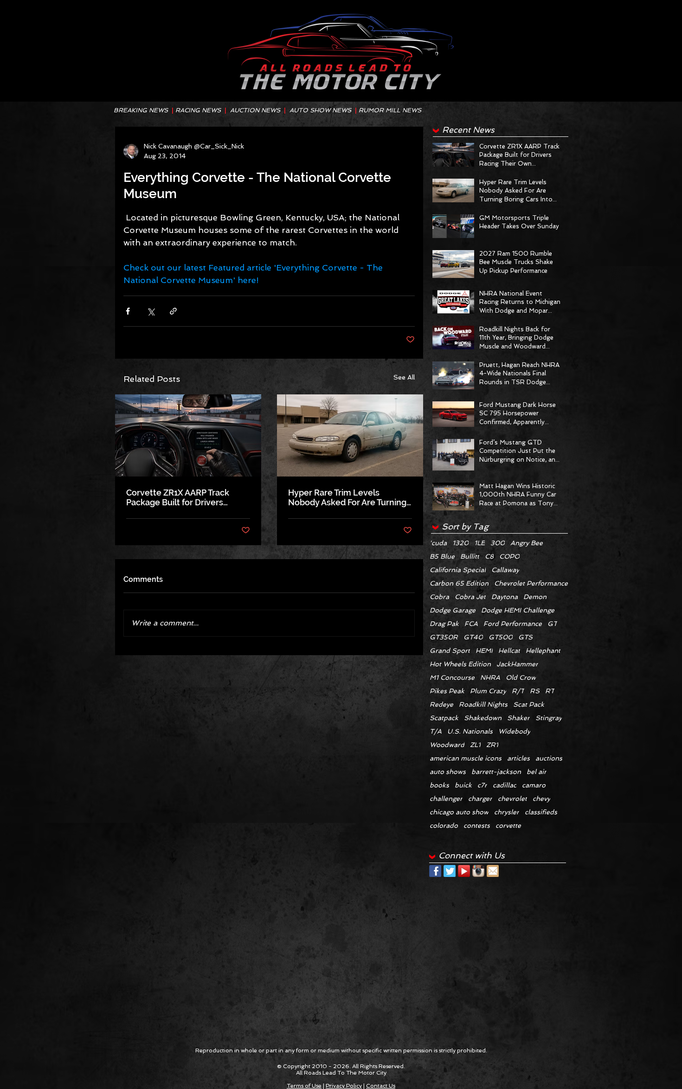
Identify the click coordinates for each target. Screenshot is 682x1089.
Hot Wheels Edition (460, 664)
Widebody (514, 731)
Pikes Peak (447, 691)
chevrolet (512, 798)
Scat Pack (528, 704)
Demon (535, 596)
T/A (436, 731)
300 (497, 543)
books (439, 785)
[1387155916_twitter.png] (450, 871)
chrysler (506, 812)
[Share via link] (173, 311)
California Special (458, 569)
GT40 (473, 637)
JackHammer (517, 664)
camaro (534, 785)
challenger (446, 798)
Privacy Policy (344, 1086)
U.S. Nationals (470, 731)
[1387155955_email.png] (493, 871)
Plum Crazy (488, 691)
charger (480, 798)
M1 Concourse (452, 677)
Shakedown (483, 718)
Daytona (504, 596)
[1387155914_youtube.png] (464, 871)
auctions (548, 758)
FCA (471, 623)
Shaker (518, 718)
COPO (509, 556)
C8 (489, 556)
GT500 (501, 637)
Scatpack (444, 718)
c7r (482, 785)
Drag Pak (444, 623)
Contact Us (380, 1086)
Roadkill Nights (483, 704)
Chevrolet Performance (531, 583)
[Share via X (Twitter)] (150, 311)
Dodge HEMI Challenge (517, 610)
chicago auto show (459, 812)
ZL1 (475, 744)
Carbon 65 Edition (459, 583)
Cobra (439, 596)
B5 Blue (442, 556)
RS (535, 691)
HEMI (484, 650)
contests (476, 825)
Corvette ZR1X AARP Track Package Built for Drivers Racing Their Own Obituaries (182, 497)
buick (463, 785)
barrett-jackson (496, 771)
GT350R (444, 637)
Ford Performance (512, 623)
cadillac (504, 785)
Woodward (447, 744)
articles (518, 758)
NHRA (490, 677)
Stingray (548, 718)
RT (549, 691)
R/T (518, 691)
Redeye (441, 704)
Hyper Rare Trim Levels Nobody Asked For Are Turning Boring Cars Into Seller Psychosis (347, 497)
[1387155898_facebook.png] (435, 871)
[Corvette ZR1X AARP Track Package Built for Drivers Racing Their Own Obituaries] (188, 435)
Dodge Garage (453, 610)
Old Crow (521, 677)
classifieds (541, 812)
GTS (525, 637)
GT (552, 623)
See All (404, 377)
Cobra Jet (470, 596)
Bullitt (469, 556)
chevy (541, 798)
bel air (537, 771)
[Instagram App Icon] (478, 871)
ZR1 (492, 744)
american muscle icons (466, 758)
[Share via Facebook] (127, 311)
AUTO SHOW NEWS (320, 110)
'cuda (438, 543)
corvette (508, 825)
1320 (460, 543)
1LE (479, 543)
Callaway (505, 569)
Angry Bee (526, 543)
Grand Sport (450, 650)
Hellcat (509, 650)
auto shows (448, 771)
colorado (444, 825)
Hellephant (543, 650)
